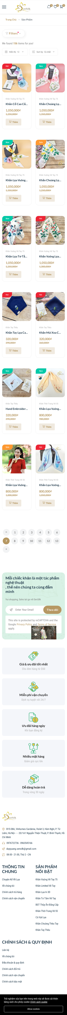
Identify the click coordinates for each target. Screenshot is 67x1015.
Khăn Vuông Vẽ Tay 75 (15, 99)
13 (56, 540)
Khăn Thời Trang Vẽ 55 (48, 403)
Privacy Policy (24, 624)
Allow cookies (33, 1009)
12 (48, 540)
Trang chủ (10, 19)
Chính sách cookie (38, 1002)
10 (31, 540)
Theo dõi (52, 609)
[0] (49, 7)
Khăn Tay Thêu (12, 327)
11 (39, 540)
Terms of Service (47, 624)
